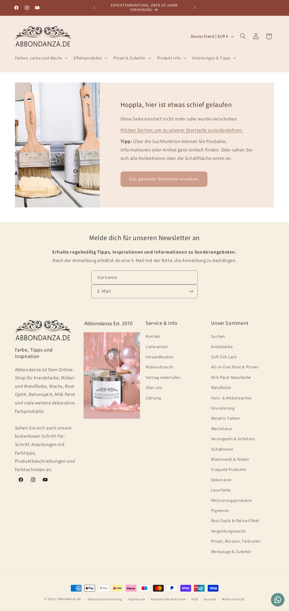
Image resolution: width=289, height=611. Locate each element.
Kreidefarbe (222, 346)
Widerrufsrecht (160, 367)
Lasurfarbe (221, 490)
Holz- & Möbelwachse (231, 397)
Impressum (136, 599)
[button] (40, 58)
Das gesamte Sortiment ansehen (163, 179)
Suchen (218, 336)
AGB (194, 599)
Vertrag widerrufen (163, 377)
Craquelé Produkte (228, 469)
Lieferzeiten (157, 346)
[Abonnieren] (191, 291)
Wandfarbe (221, 387)
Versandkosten (159, 356)
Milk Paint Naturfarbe (231, 377)
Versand (209, 599)
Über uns (154, 387)
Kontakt (153, 336)
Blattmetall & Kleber (230, 459)
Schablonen (222, 449)
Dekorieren (221, 479)
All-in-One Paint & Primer (235, 367)
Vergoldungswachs (228, 531)
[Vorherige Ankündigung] (94, 7)
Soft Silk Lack (224, 356)
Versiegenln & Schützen (233, 438)
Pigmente (220, 510)
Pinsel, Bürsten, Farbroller (236, 541)
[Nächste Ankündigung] (195, 7)
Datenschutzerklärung (105, 599)
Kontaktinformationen (168, 599)
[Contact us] (277, 599)
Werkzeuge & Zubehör (231, 551)
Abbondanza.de (69, 599)
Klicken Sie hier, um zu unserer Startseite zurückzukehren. (182, 130)
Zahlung (153, 397)
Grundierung (223, 408)
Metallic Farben (225, 418)
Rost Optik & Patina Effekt (235, 520)
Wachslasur (221, 428)
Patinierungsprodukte (231, 500)
